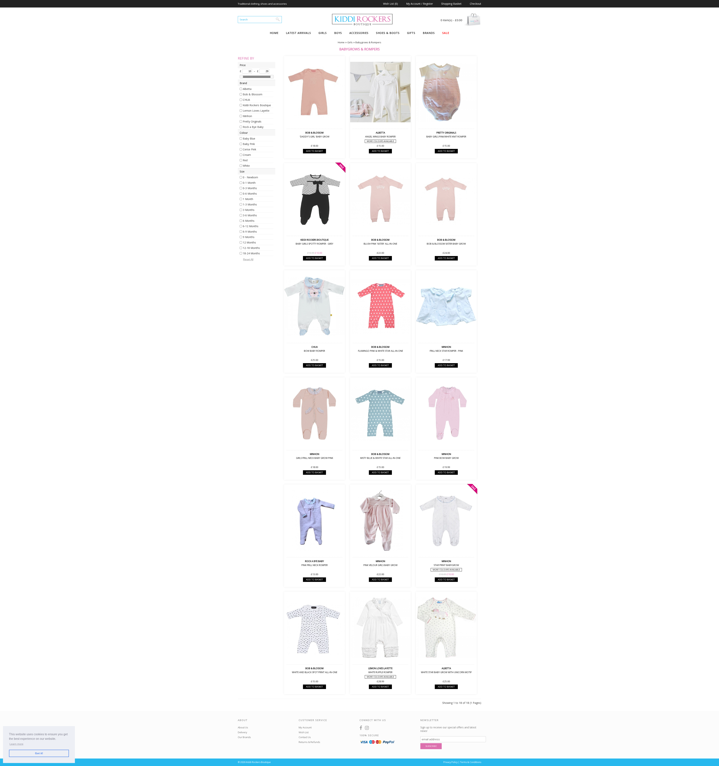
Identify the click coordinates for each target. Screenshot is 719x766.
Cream (247, 155)
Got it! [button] (39, 753)
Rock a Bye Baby (253, 127)
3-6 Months (250, 215)
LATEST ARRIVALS (298, 33)
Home (274, 33)
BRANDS (429, 33)
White (246, 165)
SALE (445, 33)
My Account (305, 727)
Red (245, 160)
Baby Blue (249, 138)
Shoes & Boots (388, 33)
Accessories (358, 33)
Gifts (411, 33)
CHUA (246, 100)
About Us (243, 727)
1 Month (248, 199)
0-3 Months (250, 188)
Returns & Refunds (309, 742)
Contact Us (305, 737)
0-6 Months (250, 193)
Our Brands (244, 737)
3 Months (248, 210)
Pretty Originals (252, 121)
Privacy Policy (450, 762)
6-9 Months (250, 231)
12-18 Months (251, 248)
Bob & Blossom (252, 94)
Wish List (304, 732)
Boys (338, 33)
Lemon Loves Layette (256, 110)
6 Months (248, 220)
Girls (322, 33)
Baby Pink (249, 144)
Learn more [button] (16, 743)
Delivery (242, 732)
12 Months (249, 242)
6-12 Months (250, 226)
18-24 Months (251, 253)
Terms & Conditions (470, 762)
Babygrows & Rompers (368, 42)
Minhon (247, 116)
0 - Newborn (250, 177)
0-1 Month (249, 182)
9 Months (248, 237)
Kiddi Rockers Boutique (257, 105)
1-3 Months (250, 204)
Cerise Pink (249, 149)
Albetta (247, 89)
